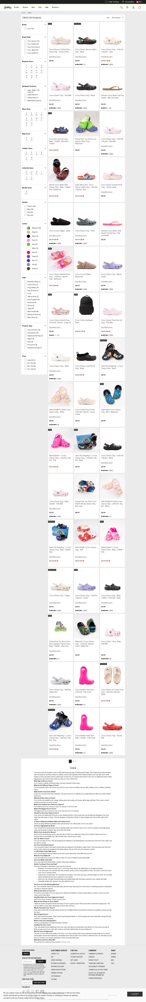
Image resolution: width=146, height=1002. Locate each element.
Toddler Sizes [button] (27, 148)
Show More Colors (54, 57)
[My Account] (134, 7)
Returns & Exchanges (58, 963)
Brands (113, 954)
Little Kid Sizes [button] (27, 168)
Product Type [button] (27, 326)
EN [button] (140, 2)
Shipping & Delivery (57, 966)
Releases (55, 7)
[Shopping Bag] (140, 7)
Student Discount (77, 957)
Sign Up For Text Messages (31, 958)
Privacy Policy (94, 960)
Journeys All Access (78, 954)
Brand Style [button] (26, 37)
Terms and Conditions (96, 963)
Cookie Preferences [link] (95, 978)
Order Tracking (114, 2)
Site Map (54, 979)
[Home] (7, 7)
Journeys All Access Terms (98, 970)
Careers (91, 957)
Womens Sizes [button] (27, 61)
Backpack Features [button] (29, 86)
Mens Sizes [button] (26, 109)
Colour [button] (24, 224)
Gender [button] (25, 202)
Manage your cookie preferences (53, 993)
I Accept (135, 994)
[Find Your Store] (128, 7)
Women (113, 957)
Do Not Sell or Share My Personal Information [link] (97, 974)
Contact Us (55, 954)
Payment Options (57, 973)
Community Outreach (96, 954)
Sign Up (26, 953)
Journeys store (65, 942)
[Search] (122, 7)
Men (112, 960)
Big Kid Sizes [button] (27, 188)
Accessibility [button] (129, 2)
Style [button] (24, 278)
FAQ (52, 957)
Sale (47, 7)
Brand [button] (24, 25)
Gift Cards (74, 960)
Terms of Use (36, 970)
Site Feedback (55, 976)
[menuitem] (16, 7)
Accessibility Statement (97, 966)
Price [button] (24, 356)
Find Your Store (28, 979)
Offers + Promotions (78, 963)
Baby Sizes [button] (26, 134)
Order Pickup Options (58, 970)
